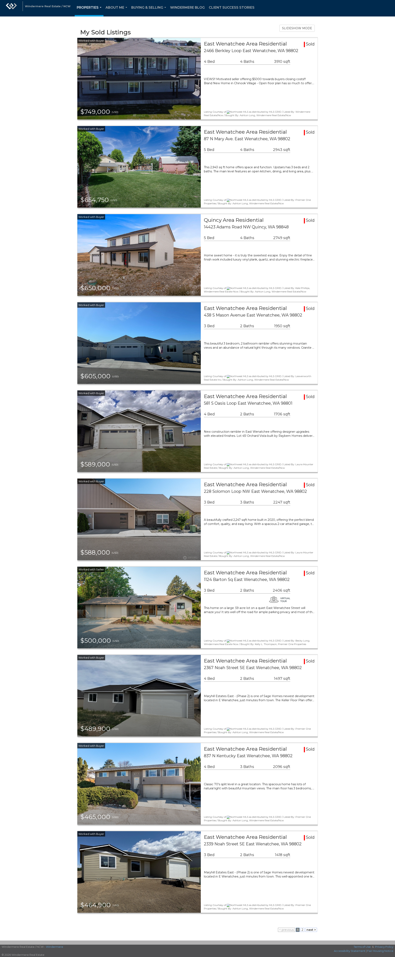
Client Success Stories (231, 7)
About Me (117, 11)
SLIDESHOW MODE (297, 28)
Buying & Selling (149, 11)
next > (311, 930)
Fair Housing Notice (380, 950)
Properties (90, 11)
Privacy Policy (384, 946)
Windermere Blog (187, 7)
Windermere (54, 946)
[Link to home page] (11, 8)
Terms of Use (362, 946)
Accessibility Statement (349, 950)
